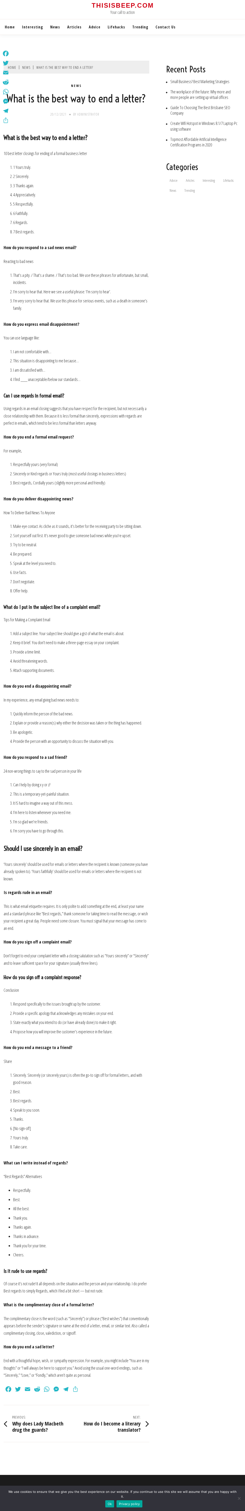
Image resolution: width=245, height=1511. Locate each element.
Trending (140, 27)
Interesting (32, 27)
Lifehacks (116, 27)
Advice (94, 27)
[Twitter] (6, 63)
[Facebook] (6, 53)
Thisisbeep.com (123, 5)
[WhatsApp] (6, 91)
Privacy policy (129, 1504)
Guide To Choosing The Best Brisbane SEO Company (200, 110)
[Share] (6, 120)
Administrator (88, 114)
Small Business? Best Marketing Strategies (199, 81)
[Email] (6, 72)
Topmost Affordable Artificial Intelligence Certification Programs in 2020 (198, 142)
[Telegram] (6, 111)
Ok (110, 1504)
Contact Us (166, 27)
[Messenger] (6, 101)
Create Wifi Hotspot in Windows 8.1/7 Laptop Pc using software (203, 126)
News (55, 27)
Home (10, 27)
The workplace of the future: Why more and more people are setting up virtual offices (200, 94)
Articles (74, 27)
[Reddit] (6, 82)
